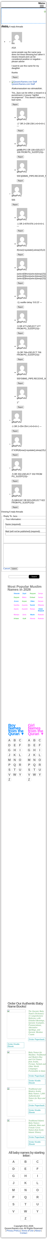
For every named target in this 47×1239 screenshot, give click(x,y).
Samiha (16, 605)
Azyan (24, 601)
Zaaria (16, 609)
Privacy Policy (13, 1231)
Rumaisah (41, 615)
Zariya (40, 593)
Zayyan (16, 597)
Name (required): (13, 524)
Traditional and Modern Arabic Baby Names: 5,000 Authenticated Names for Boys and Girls (36, 1095)
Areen (16, 601)
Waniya (16, 615)
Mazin (32, 615)
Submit (14, 569)
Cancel (6, 568)
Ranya (32, 609)
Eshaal (32, 597)
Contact (23, 1233)
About (37, 1231)
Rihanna (41, 605)
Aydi (24, 618)
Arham (16, 618)
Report (15, 77)
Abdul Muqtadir (41, 610)
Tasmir (32, 605)
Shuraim (17, 593)
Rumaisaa (41, 618)
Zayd (24, 593)
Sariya (40, 597)
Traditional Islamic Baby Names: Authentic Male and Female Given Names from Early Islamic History (36, 1126)
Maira (24, 597)
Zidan (32, 601)
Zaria (24, 615)
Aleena (32, 618)
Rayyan (33, 593)
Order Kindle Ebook (13, 1045)
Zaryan (40, 601)
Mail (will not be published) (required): (22, 531)
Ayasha (25, 605)
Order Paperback (36, 1039)
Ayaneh (25, 609)
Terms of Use (27, 1231)
